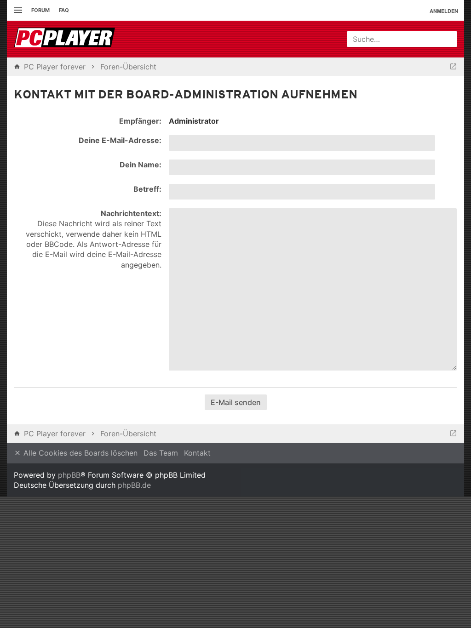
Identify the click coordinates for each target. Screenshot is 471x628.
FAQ (64, 10)
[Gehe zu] (453, 66)
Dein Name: (140, 164)
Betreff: (147, 189)
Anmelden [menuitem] (444, 10)
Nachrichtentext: (131, 213)
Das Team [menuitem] (161, 452)
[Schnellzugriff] (17, 10)
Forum (40, 10)
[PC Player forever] (65, 39)
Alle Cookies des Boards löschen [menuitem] (79, 452)
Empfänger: (140, 121)
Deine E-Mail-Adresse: (120, 140)
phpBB (69, 475)
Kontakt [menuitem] (197, 452)
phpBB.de (134, 485)
